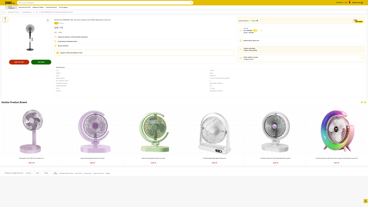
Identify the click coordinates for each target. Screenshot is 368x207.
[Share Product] (48, 20)
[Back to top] (366, 201)
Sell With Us (339, 2)
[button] (3, 12)
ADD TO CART (19, 62)
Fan (36, 12)
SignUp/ (354, 2)
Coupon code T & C (98, 173)
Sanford (65, 46)
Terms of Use (78, 173)
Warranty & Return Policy (66, 173)
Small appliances (27, 12)
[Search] (191, 3)
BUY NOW (41, 62)
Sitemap (108, 173)
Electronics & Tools (13, 12)
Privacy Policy (87, 173)
